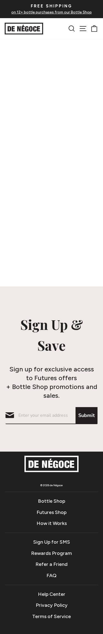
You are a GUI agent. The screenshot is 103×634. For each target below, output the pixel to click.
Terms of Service (51, 616)
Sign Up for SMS (51, 542)
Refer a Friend (51, 564)
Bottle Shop (51, 501)
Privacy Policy (52, 605)
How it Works (52, 523)
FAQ (51, 575)
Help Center (51, 594)
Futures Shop (51, 512)
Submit (86, 415)
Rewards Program (51, 553)
